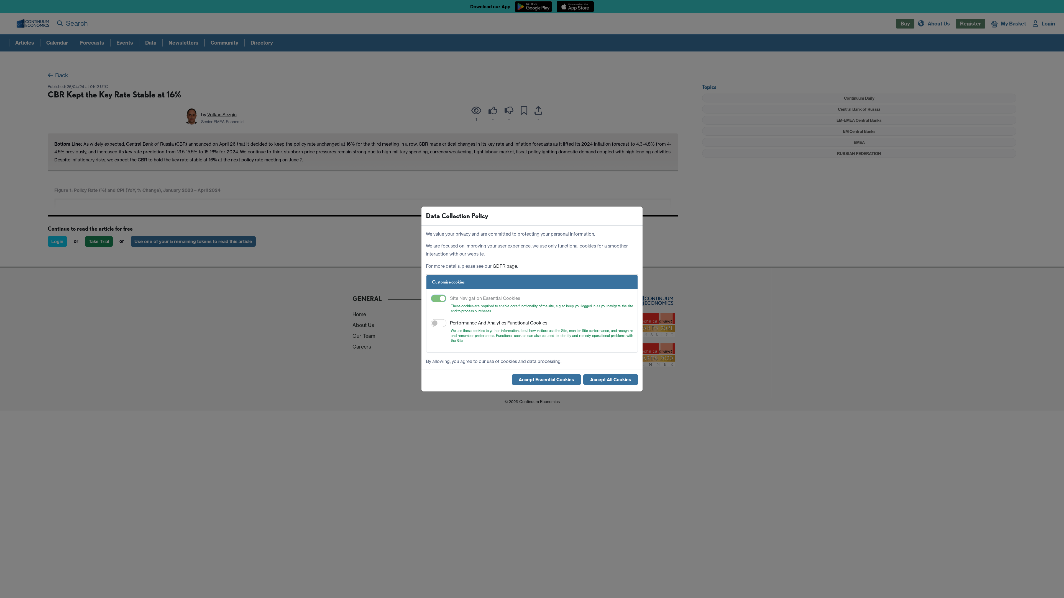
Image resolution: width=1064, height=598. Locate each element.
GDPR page (505, 266)
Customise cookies (448, 282)
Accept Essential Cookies (546, 379)
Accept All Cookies (610, 379)
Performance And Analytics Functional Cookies (498, 323)
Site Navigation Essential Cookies (485, 298)
